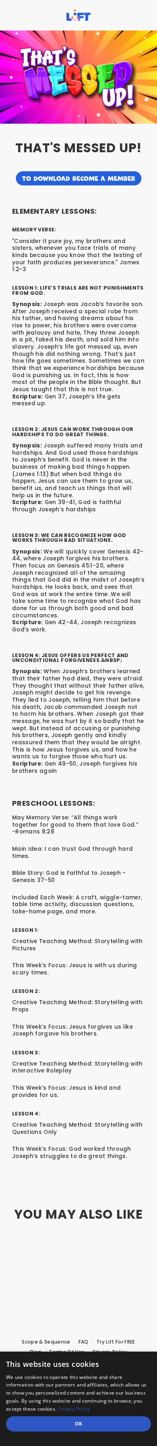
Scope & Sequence (46, 1342)
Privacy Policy (74, 1408)
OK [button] (79, 1423)
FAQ (83, 1342)
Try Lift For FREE (116, 1342)
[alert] (78, 1399)
